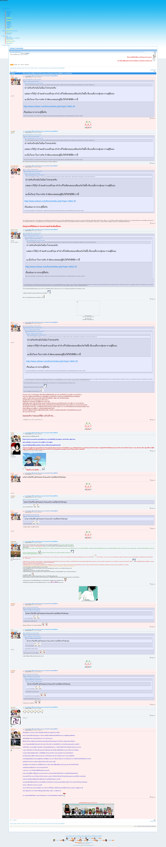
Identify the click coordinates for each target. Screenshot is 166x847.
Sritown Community (16, 48)
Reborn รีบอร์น (9, 43)
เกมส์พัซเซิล (8, 22)
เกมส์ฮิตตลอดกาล (98, 836)
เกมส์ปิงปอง (8, 21)
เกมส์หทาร (8, 26)
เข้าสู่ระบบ (13, 52)
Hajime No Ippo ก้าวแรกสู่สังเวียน (13, 38)
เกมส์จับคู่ (8, 14)
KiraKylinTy (13, 541)
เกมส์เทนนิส (8, 19)
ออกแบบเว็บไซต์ (88, 842)
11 (16, 71)
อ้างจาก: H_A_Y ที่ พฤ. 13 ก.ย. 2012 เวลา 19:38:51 (31, 81)
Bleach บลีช (8, 37)
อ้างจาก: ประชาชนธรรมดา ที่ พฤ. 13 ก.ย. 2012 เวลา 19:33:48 (34, 138)
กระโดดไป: (135, 826)
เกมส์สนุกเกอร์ (9, 25)
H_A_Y (12, 76)
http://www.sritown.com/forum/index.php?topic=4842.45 (49, 106)
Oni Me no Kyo (14, 229)
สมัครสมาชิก (19, 52)
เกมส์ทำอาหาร (74, 835)
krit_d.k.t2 (13, 707)
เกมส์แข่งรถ (8, 13)
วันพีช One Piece (67, 840)
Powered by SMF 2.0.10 (77, 845)
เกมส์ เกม (66, 835)
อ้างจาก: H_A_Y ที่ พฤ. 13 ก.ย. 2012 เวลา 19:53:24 (30, 169)
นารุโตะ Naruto (57, 840)
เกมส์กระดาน (9, 12)
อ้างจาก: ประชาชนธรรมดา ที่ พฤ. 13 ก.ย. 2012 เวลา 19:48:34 (32, 79)
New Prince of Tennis (10, 41)
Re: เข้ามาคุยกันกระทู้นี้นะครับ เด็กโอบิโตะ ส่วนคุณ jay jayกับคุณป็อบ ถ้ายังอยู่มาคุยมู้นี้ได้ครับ (41, 75)
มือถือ (91, 842)
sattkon (12, 432)
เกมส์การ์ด (8, 11)
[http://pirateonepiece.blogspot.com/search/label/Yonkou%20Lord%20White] (11, 726)
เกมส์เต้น (8, 16)
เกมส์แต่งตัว (70, 835)
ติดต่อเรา (84, 842)
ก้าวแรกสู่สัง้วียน (109, 840)
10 (15, 71)
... (12, 71)
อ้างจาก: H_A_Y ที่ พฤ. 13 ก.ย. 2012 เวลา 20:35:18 (30, 499)
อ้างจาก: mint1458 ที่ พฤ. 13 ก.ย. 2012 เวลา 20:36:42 (31, 514)
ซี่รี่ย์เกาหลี (69, 838)
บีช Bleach (75, 840)
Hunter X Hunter (9, 39)
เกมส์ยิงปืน (8, 24)
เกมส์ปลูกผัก (78, 835)
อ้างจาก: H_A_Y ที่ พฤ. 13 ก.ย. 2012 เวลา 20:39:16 (31, 634)
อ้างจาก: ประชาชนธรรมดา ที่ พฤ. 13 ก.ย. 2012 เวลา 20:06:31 (33, 327)
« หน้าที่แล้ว (152, 821)
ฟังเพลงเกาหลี (9, 33)
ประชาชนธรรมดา (14, 166)
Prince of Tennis (100, 840)
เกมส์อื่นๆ (8, 28)
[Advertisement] (23, 4)
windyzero (13, 729)
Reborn (83, 840)
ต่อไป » (155, 821)
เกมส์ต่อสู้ (8, 15)
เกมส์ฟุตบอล (8, 23)
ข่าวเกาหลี (8, 34)
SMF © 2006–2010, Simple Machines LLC (87, 845)
